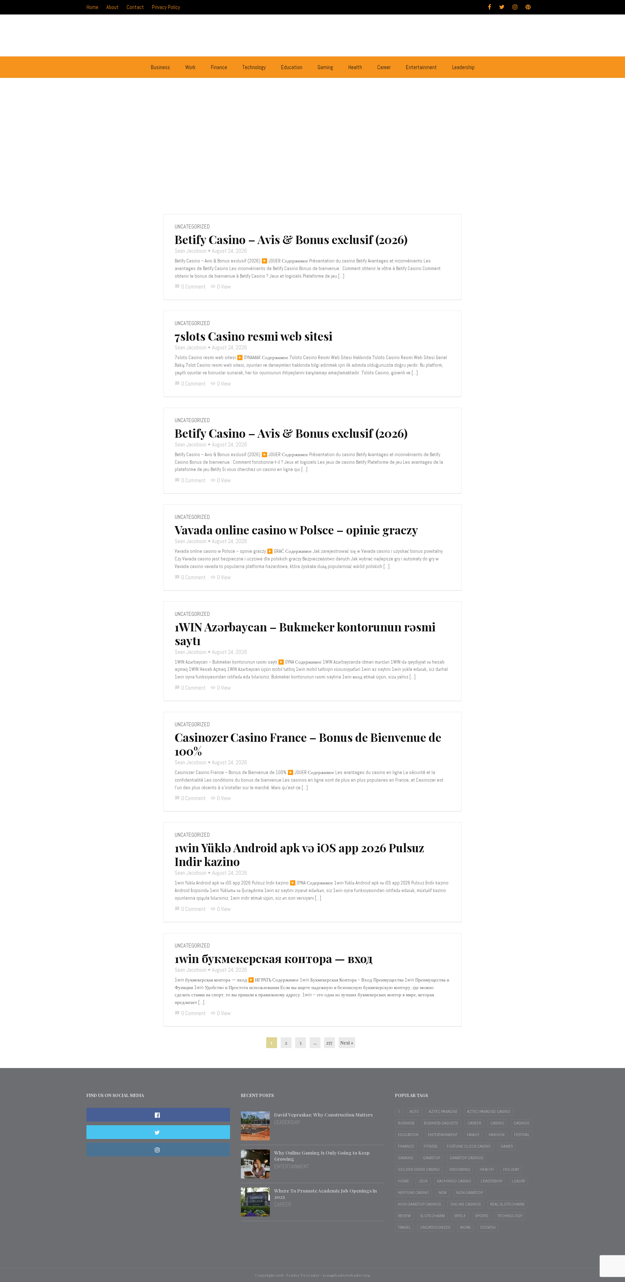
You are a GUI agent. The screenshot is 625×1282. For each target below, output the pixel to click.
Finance (219, 67)
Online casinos (465, 1204)
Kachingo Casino (454, 1181)
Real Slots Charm (507, 1204)
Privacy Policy (166, 7)
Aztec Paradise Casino (488, 1112)
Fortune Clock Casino (469, 1146)
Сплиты (488, 1228)
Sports (481, 1216)
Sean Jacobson (191, 250)
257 (329, 1043)
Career (384, 67)
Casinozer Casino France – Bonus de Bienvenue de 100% (308, 744)
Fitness (430, 1146)
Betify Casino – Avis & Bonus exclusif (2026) (291, 239)
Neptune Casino (413, 1193)
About (112, 7)
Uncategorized (192, 226)
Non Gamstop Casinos (419, 1204)
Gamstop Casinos (466, 1158)
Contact (135, 7)
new (442, 1193)
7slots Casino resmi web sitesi (253, 336)
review (404, 1216)
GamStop (431, 1158)
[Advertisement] (312, 138)
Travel (404, 1228)
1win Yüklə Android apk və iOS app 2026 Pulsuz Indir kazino (299, 854)
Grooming (459, 1170)
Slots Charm (432, 1216)
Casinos (521, 1123)
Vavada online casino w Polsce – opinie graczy (296, 530)
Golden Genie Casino (419, 1170)
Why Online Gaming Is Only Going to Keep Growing (322, 1155)
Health (355, 67)
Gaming (325, 67)
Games (506, 1146)
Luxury (518, 1181)
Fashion (497, 1135)
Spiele (460, 1216)
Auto (414, 1112)
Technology (254, 67)
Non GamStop (469, 1193)
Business (160, 67)
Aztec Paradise (443, 1112)
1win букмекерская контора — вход (274, 958)
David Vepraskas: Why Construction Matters (323, 1114)
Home (92, 7)
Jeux (423, 1181)
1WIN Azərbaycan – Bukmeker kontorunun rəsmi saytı (305, 633)
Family (473, 1135)
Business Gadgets (441, 1123)
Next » (346, 1043)
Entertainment (421, 67)
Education (291, 67)
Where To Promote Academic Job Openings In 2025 (325, 1194)
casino (497, 1123)
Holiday (511, 1170)
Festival (522, 1135)
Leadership (463, 67)
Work (190, 67)
